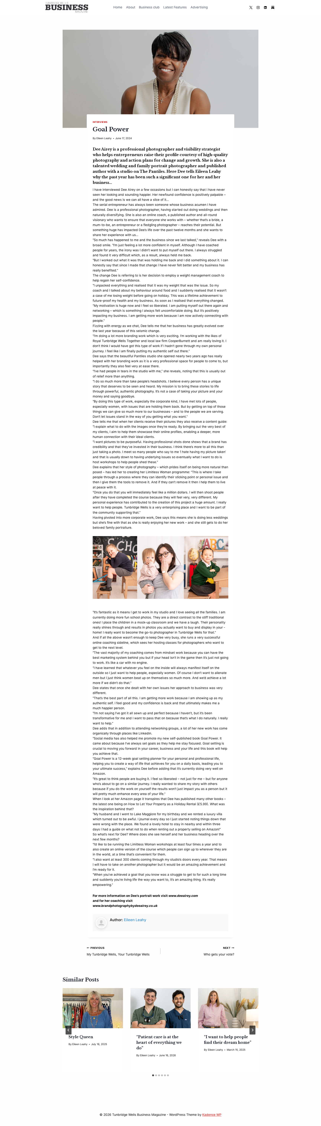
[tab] (153, 1075)
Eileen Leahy (104, 138)
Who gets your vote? (219, 951)
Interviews (100, 122)
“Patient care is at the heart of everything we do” (159, 1042)
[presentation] (93, 1008)
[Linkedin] (265, 7)
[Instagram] (258, 7)
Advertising (199, 7)
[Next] (252, 1030)
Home (117, 7)
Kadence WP (211, 1115)
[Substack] (273, 7)
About (130, 7)
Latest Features (175, 7)
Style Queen (81, 1037)
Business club (149, 7)
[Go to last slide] (69, 1030)
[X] (251, 7)
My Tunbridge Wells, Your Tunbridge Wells (118, 951)
